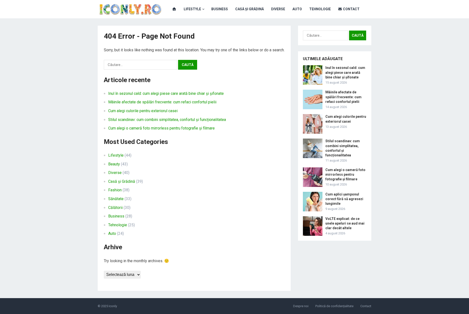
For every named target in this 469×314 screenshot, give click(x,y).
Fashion (115, 190)
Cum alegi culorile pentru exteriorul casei (143, 110)
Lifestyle (192, 9)
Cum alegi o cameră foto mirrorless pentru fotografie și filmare (161, 128)
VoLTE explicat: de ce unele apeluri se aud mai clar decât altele (344, 223)
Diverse (278, 9)
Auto (297, 9)
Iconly (113, 306)
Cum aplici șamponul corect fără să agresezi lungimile (344, 199)
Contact (351, 9)
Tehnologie (320, 9)
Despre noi (301, 306)
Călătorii (115, 207)
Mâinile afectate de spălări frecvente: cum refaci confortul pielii (162, 102)
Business (219, 9)
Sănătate (116, 198)
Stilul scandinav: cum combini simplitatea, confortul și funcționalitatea (167, 119)
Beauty (114, 164)
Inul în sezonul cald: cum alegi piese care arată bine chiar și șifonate (166, 93)
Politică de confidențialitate (334, 306)
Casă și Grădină (249, 9)
